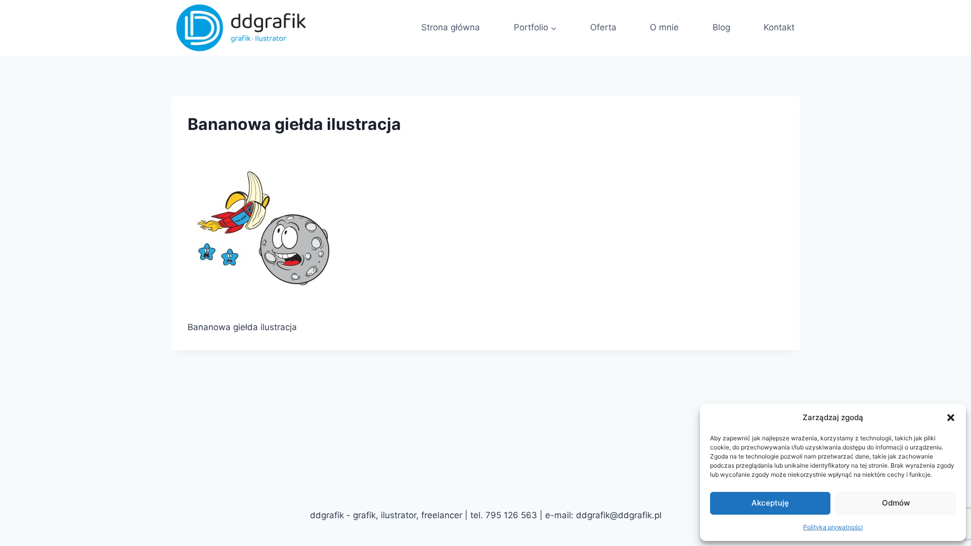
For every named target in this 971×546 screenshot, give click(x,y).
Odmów (896, 503)
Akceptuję (770, 503)
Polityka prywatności (833, 527)
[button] (951, 418)
